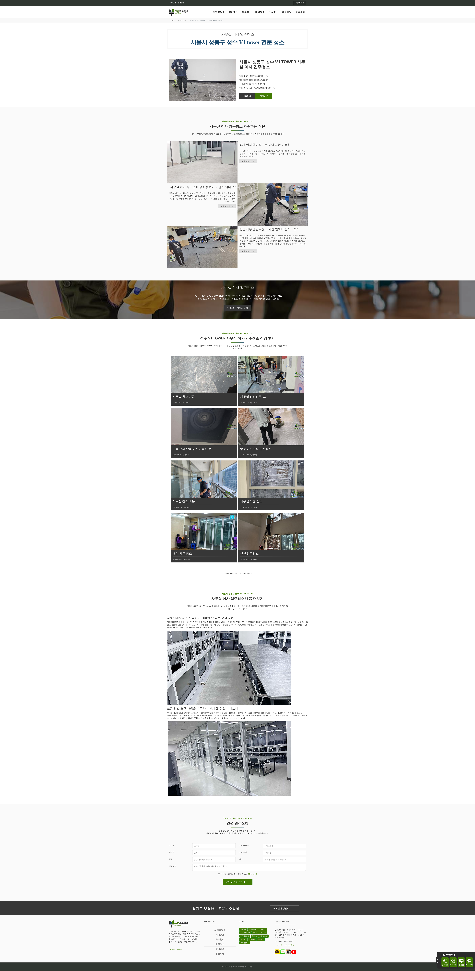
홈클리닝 (286, 12)
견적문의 (247, 96)
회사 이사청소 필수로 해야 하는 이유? (264, 144)
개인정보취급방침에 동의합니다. (239, 874)
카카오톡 (469, 964)
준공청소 (273, 12)
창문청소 (254, 936)
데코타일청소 (245, 943)
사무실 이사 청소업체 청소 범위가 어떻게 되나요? (203, 187)
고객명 (171, 845)
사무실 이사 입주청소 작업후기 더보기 (237, 573)
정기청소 (233, 12)
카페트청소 (264, 936)
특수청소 (246, 12)
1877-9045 (300, 3)
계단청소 (260, 939)
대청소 (255, 933)
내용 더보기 (246, 161)
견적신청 (453, 965)
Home (172, 20)
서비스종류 (244, 845)
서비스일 (243, 852)
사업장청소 (219, 12)
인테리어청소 (253, 929)
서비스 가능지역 (176, 949)
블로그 (461, 965)
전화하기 (264, 96)
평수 (171, 859)
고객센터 (300, 12)
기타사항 (172, 866)
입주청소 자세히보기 (237, 308)
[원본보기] (252, 874)
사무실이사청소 (245, 933)
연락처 (171, 852)
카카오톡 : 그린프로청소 (285, 945)
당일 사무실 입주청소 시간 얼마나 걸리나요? (268, 229)
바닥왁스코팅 (245, 936)
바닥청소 (260, 12)
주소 (241, 859)
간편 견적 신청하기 (235, 881)
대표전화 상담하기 (282, 908)
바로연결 (445, 965)
